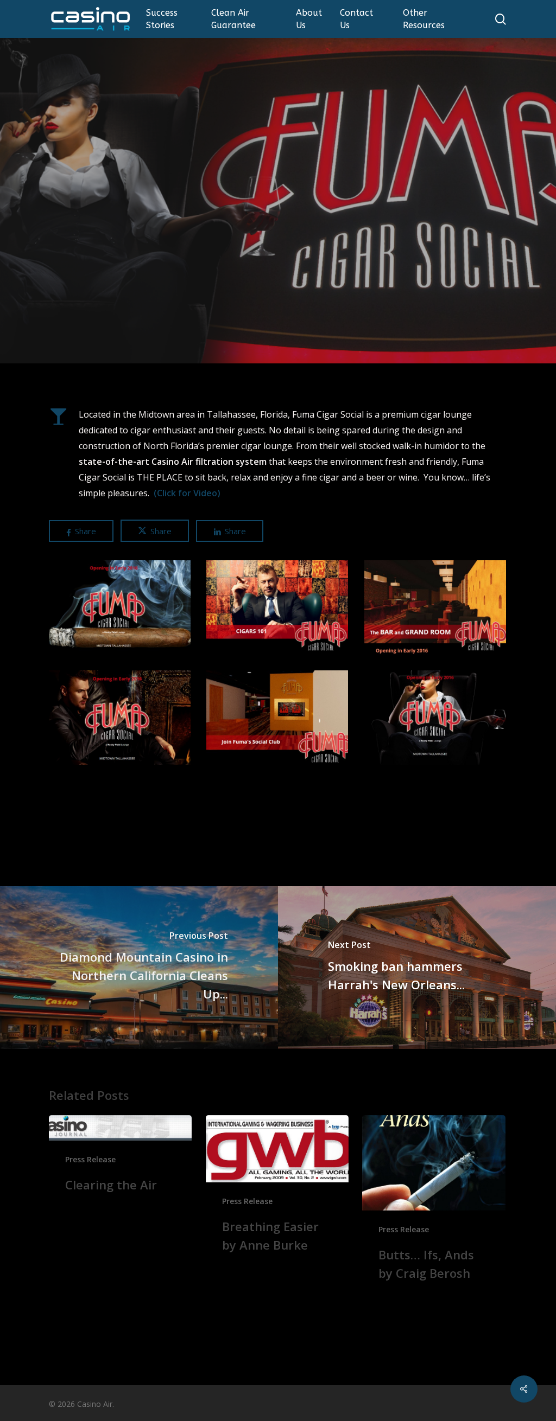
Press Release (277, 270)
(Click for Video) (187, 493)
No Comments (289, 337)
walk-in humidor (426, 446)
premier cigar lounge (249, 446)
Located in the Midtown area (137, 414)
